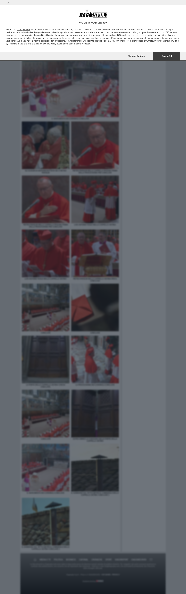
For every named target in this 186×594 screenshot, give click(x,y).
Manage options (136, 56)
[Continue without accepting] (8, 2)
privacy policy (49, 43)
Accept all (166, 56)
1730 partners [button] (23, 29)
